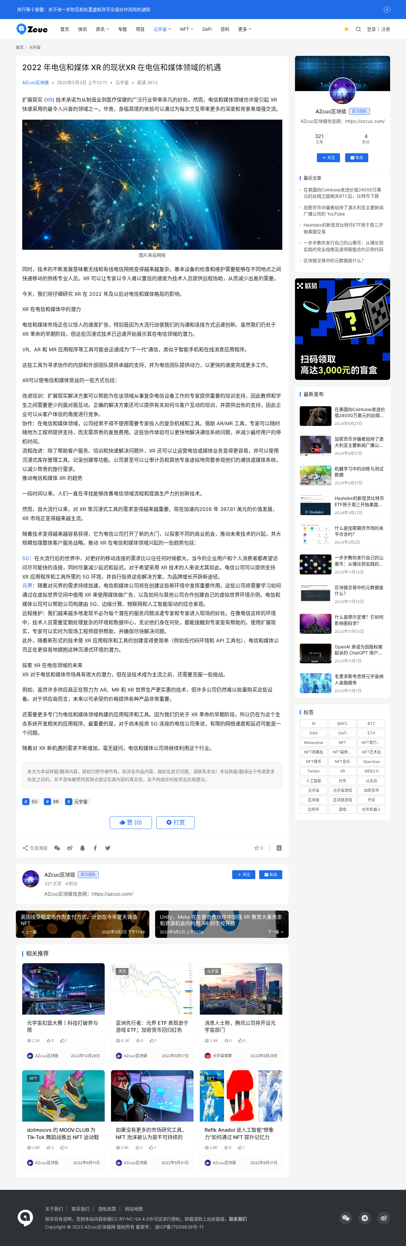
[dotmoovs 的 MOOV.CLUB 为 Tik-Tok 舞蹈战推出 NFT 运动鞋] (63, 1096)
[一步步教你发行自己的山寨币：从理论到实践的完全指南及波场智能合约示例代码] (315, 564)
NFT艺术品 (371, 752)
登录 (371, 29)
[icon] (345, 1218)
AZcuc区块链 (35, 82)
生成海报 (38, 848)
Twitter (313, 771)
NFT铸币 (313, 761)
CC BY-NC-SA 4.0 (130, 1219)
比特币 (313, 809)
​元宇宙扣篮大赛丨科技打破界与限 (62, 1026)
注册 (385, 29)
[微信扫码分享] (57, 848)
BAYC (342, 723)
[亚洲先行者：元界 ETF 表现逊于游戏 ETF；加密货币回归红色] (152, 989)
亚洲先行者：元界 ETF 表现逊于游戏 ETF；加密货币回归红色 (152, 1026)
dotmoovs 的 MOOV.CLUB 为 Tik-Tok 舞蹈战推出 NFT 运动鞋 (63, 1133)
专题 (122, 29)
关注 (246, 874)
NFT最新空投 (344, 752)
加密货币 (371, 790)
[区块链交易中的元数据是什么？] (315, 594)
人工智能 (313, 781)
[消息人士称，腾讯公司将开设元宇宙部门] (241, 989)
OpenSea (371, 761)
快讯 (82, 29)
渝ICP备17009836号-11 (179, 1226)
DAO (314, 733)
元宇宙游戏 (342, 790)
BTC (372, 723)
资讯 (100, 29)
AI (313, 723)
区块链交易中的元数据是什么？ (335, 260)
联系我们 (80, 1208)
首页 (64, 29)
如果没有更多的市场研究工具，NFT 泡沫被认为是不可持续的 (151, 1133)
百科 (224, 29)
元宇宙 (160, 29)
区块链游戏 (342, 800)
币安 (371, 800)
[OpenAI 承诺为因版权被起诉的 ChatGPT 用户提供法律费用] (315, 654)
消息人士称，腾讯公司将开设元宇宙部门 (240, 1026)
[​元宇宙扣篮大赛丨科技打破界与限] (63, 989)
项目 (140, 29)
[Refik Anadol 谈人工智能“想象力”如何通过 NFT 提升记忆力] (241, 1096)
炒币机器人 (371, 809)
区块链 (313, 800)
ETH (371, 733)
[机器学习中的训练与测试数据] (315, 476)
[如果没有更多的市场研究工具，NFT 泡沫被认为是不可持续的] (152, 1096)
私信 (273, 874)
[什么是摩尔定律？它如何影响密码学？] (315, 624)
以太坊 (371, 781)
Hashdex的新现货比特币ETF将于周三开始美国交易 (359, 504)
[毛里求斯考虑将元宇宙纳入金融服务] (315, 683)
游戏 (342, 809)
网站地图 (134, 1208)
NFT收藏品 (313, 752)
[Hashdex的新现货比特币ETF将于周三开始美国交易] (315, 505)
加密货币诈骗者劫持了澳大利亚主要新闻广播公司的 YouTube (359, 445)
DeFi (207, 29)
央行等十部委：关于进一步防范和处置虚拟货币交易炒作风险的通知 (83, 9)
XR (49, 99)
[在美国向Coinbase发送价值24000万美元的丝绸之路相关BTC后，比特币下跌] (315, 416)
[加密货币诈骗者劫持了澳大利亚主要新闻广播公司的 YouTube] (315, 446)
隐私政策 (107, 1208)
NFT (184, 29)
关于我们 (54, 1208)
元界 (27, 585)
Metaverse (313, 742)
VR (342, 771)
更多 (242, 29)
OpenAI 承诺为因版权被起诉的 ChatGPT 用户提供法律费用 (359, 653)
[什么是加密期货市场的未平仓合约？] (315, 535)
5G (25, 558)
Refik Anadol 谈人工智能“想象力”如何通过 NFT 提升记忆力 (239, 1133)
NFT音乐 (342, 761)
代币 (342, 781)
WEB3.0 (371, 771)
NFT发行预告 (373, 742)
